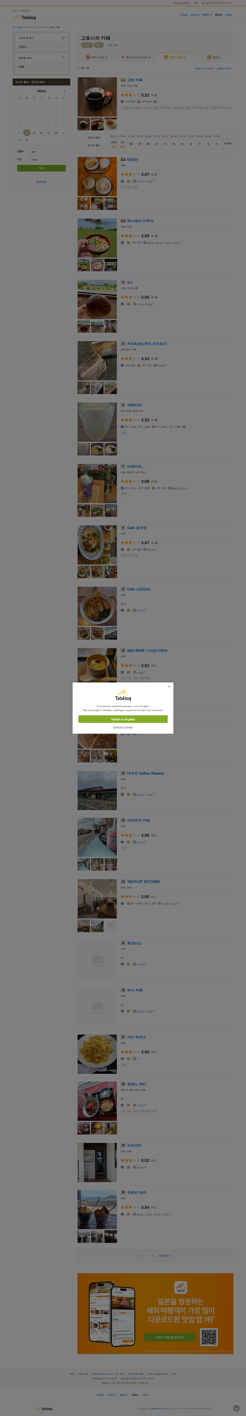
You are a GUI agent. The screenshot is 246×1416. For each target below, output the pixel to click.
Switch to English (123, 719)
